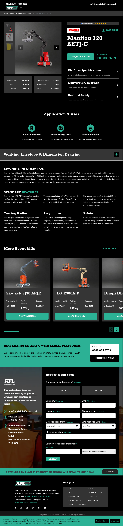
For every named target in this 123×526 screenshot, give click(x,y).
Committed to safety (76, 500)
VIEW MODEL (27, 316)
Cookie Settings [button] (101, 521)
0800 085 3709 (20, 4)
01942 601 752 (15, 420)
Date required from (59, 421)
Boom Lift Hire (31, 496)
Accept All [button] (115, 521)
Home (6, 13)
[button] (56, 47)
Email (88, 400)
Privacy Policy (93, 500)
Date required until (95, 421)
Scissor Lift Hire (45, 496)
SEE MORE (109, 249)
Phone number (93, 411)
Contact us (92, 496)
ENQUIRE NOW (80, 57)
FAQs (70, 492)
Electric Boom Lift (26, 13)
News (70, 488)
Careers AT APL (74, 496)
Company (54, 400)
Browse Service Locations (26, 502)
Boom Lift (13, 13)
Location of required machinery (61, 445)
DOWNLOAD (110, 472)
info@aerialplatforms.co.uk (103, 4)
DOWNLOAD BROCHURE (77, 505)
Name (53, 411)
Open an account (95, 492)
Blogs (90, 488)
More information (58, 432)
